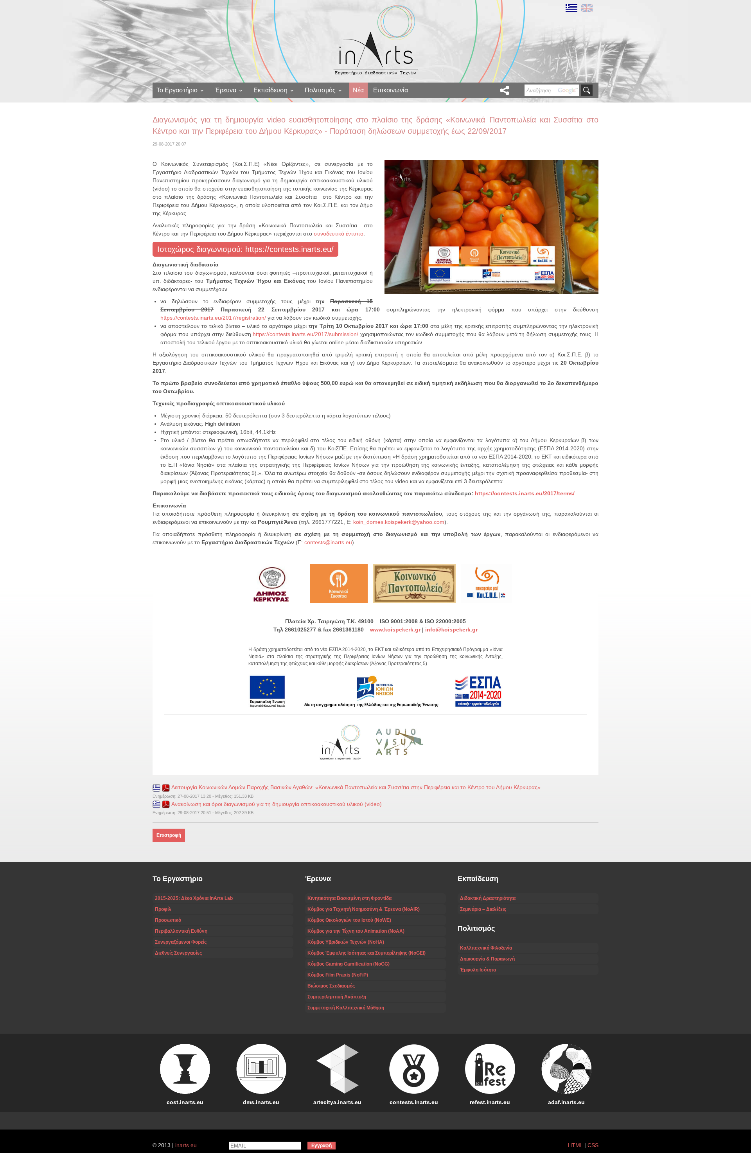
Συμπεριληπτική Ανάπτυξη (336, 997)
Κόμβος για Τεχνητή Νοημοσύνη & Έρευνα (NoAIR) (363, 909)
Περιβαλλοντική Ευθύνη (181, 931)
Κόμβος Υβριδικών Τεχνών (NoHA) (345, 942)
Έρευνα (225, 90)
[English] (586, 8)
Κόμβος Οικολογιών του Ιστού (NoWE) (349, 920)
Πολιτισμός (320, 90)
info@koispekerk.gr (451, 629)
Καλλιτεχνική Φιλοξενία (486, 948)
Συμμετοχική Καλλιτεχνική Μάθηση (345, 1008)
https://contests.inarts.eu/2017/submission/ (305, 334)
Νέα (358, 90)
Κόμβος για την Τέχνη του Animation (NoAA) (355, 931)
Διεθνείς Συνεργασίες (178, 953)
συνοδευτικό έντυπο (338, 233)
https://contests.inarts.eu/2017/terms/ (525, 493)
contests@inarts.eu (328, 542)
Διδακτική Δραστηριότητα (488, 898)
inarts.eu (186, 1145)
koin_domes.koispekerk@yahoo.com (398, 522)
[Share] (504, 90)
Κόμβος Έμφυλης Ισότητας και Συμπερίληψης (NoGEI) (366, 953)
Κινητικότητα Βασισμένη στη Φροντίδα (349, 898)
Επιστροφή (168, 835)
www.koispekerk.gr (395, 629)
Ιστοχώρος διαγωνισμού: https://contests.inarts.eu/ (245, 249)
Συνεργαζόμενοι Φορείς (181, 942)
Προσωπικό (168, 920)
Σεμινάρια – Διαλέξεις (483, 909)
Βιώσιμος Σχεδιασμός (331, 986)
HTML (575, 1145)
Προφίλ (163, 909)
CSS (593, 1145)
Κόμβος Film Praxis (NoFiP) (337, 975)
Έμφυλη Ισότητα (478, 970)
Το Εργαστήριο (177, 90)
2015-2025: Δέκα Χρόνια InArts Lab (194, 898)
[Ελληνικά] (571, 8)
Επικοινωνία (390, 90)
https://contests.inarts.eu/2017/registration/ (213, 318)
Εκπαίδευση (270, 90)
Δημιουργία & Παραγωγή (487, 959)
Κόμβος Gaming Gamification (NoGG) (348, 964)
